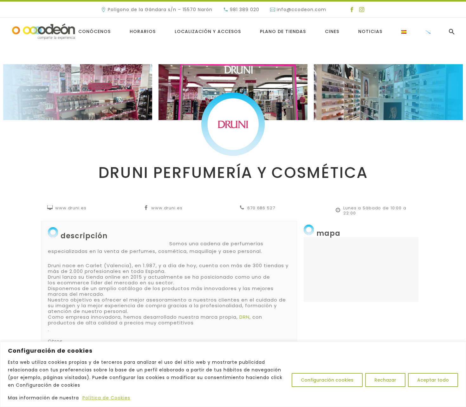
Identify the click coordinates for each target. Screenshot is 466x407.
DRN (244, 317)
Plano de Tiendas (283, 31)
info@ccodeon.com (301, 9)
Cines (332, 31)
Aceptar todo (433, 380)
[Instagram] (361, 9)
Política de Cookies (106, 398)
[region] (233, 374)
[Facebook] (352, 9)
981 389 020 (244, 9)
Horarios (143, 31)
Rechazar (385, 380)
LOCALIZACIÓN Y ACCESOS (208, 31)
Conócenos (94, 31)
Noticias (370, 31)
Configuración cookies (327, 380)
